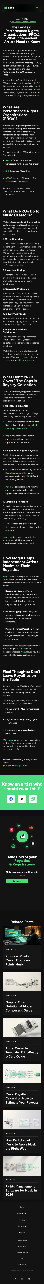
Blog (22, 1258)
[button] (37, 7)
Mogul (22, 360)
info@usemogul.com (22, 1252)
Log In (22, 1232)
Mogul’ (6, 576)
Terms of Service (22, 1240)
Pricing (22, 1220)
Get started (17, 881)
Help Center (22, 1264)
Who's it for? (22, 1213)
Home (22, 1207)
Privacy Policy (22, 1246)
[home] (8, 8)
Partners (22, 1226)
